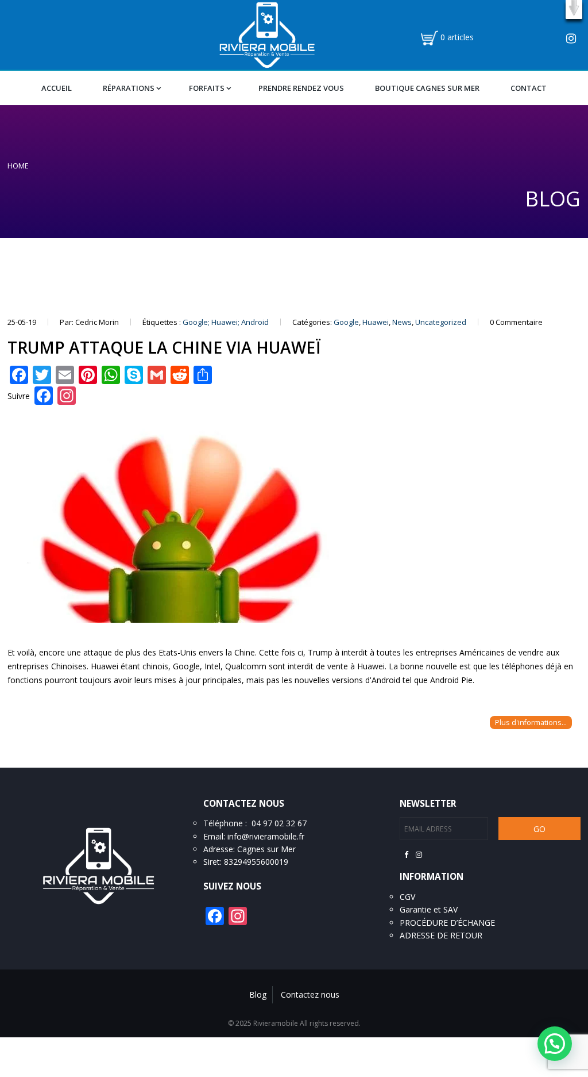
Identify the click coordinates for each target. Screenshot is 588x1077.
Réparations (128, 88)
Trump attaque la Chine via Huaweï (163, 347)
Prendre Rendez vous (301, 88)
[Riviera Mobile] (267, 34)
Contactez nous (310, 994)
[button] (574, 9)
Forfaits (207, 88)
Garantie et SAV (429, 909)
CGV (407, 896)
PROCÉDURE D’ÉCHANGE (447, 922)
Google (346, 322)
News (402, 322)
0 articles (457, 37)
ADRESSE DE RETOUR (441, 935)
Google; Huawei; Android (226, 322)
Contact (528, 88)
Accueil (56, 88)
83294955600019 (256, 861)
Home (18, 166)
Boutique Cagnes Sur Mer (427, 88)
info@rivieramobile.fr (265, 836)
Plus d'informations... (531, 722)
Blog (257, 994)
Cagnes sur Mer (266, 849)
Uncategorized (440, 322)
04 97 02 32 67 (279, 823)
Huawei (375, 322)
